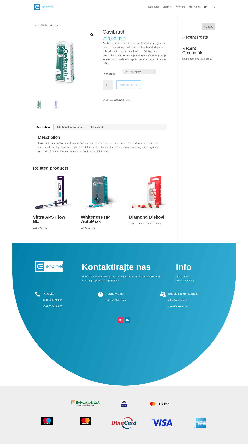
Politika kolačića (185, 280)
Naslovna (153, 7)
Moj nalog (194, 7)
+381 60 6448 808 (52, 306)
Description (43, 127)
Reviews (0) (97, 127)
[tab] (43, 127)
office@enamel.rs (177, 300)
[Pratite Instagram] (120, 320)
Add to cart (128, 84)
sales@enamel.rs (177, 306)
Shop (166, 7)
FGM (43, 24)
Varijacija (109, 73)
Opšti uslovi (182, 276)
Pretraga (208, 26)
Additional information (70, 127)
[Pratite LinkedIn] (127, 320)
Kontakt (180, 7)
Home (36, 24)
